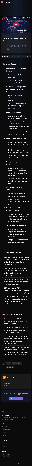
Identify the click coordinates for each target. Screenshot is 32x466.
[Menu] (29, 2)
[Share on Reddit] (8, 49)
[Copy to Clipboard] (8, 46)
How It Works (6, 429)
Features (4, 426)
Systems (10, 367)
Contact (4, 446)
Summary (6, 56)
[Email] (8, 455)
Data (8, 364)
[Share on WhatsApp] (18, 46)
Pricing (4, 432)
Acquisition (17, 364)
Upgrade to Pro (16, 398)
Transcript (24, 56)
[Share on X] (11, 46)
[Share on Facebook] (15, 46)
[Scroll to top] (28, 462)
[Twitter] (3, 455)
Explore (4, 435)
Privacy (4, 443)
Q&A (14, 56)
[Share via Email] (25, 46)
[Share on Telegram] (22, 46)
